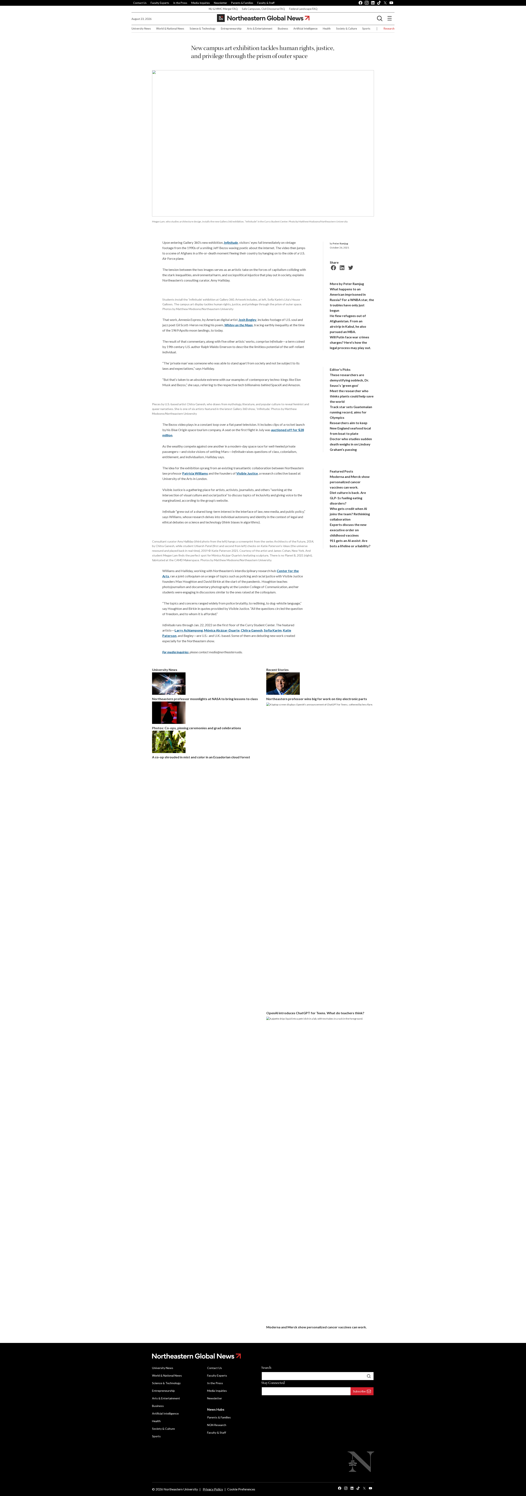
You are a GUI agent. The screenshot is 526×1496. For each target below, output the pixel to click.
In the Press (180, 3)
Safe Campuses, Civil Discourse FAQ (263, 8)
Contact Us (139, 3)
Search (266, 1368)
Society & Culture (346, 28)
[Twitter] (350, 267)
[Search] (369, 1376)
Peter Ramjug (340, 243)
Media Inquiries (200, 3)
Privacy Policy (213, 1489)
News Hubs (215, 1409)
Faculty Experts (160, 3)
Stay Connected (273, 1383)
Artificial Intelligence (305, 28)
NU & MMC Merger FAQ (223, 8)
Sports (366, 28)
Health (327, 28)
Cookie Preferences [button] (241, 1489)
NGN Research (216, 1425)
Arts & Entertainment (259, 28)
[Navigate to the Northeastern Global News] (263, 18)
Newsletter (220, 3)
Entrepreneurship (231, 28)
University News (141, 28)
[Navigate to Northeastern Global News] (263, 1356)
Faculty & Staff (266, 3)
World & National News (170, 28)
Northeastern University (181, 1489)
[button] (380, 18)
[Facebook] (333, 267)
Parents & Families (242, 3)
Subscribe (359, 1391)
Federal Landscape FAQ (303, 8)
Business (283, 28)
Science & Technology (203, 28)
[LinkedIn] (341, 267)
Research (389, 28)
